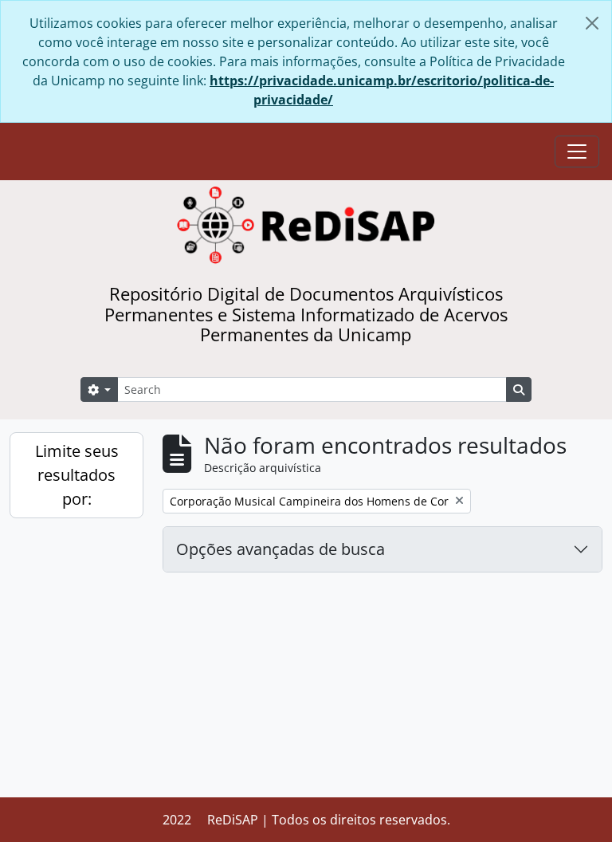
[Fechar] (592, 23)
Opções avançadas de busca (280, 549)
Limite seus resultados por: (77, 475)
